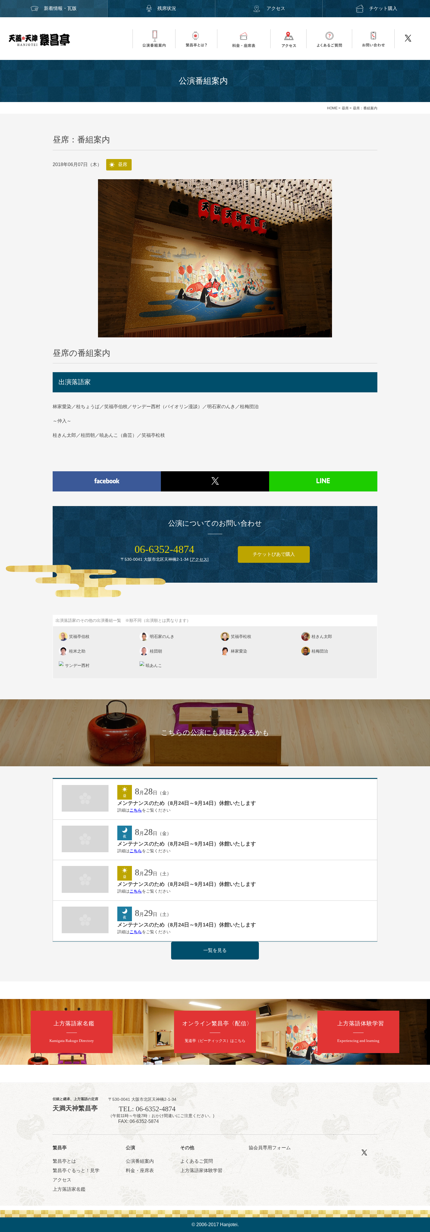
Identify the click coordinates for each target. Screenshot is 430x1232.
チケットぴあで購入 (274, 554)
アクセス (275, 8)
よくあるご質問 (196, 1161)
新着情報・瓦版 (60, 8)
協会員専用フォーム (270, 1147)
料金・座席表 (140, 1170)
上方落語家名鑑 (69, 1189)
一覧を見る (215, 950)
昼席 (345, 108)
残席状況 (166, 8)
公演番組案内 (140, 1161)
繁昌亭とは (64, 1161)
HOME (332, 108)
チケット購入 (383, 8)
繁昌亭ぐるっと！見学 (76, 1170)
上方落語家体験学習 (201, 1170)
